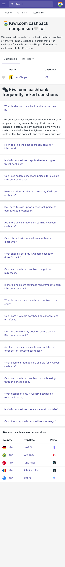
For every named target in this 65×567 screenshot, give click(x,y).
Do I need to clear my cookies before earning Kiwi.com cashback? (30, 333)
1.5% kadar (30, 462)
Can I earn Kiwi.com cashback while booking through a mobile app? (30, 380)
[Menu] (3, 4)
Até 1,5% (29, 454)
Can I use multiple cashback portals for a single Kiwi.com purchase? (31, 177)
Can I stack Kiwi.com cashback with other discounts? (28, 240)
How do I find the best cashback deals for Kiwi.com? (28, 146)
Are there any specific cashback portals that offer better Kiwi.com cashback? (29, 349)
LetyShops (21, 77)
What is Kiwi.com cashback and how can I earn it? (31, 108)
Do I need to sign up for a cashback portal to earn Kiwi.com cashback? (30, 208)
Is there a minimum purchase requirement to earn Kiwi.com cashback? (32, 286)
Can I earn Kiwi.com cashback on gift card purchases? (28, 271)
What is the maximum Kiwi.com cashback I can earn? (31, 302)
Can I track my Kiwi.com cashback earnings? (30, 421)
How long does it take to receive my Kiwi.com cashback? (30, 193)
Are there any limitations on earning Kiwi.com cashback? (30, 224)
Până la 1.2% (31, 470)
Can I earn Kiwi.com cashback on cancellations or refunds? (31, 317)
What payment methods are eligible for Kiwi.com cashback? (32, 364)
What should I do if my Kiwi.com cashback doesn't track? (28, 255)
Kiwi (10, 447)
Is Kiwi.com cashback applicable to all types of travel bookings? (31, 162)
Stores (38, 12)
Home (8, 12)
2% (46, 76)
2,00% (27, 477)
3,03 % (28, 447)
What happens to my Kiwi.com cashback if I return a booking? (29, 395)
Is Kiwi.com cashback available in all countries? (31, 409)
